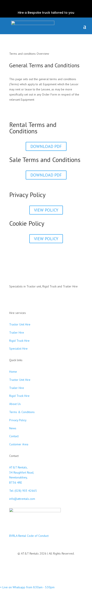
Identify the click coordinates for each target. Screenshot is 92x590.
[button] (27, 587)
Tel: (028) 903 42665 (23, 491)
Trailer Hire (16, 332)
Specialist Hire (18, 348)
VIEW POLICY (46, 210)
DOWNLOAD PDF (46, 146)
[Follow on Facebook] (39, 6)
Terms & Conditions (22, 412)
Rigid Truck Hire (19, 341)
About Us (15, 404)
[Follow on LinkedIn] (52, 6)
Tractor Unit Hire (19, 324)
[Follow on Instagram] (46, 6)
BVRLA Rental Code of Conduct (29, 536)
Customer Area (18, 444)
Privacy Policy (18, 420)
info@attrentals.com (22, 499)
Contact (14, 436)
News (12, 428)
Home (13, 372)
